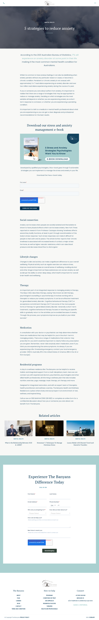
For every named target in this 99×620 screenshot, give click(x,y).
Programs (49, 595)
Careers (18, 601)
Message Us (80, 598)
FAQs (18, 598)
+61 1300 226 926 (53, 487)
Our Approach (49, 601)
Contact (18, 606)
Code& (91, 617)
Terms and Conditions (18, 609)
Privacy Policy (24, 617)
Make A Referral (80, 605)
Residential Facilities (49, 603)
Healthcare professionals (49, 609)
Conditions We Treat (49, 598)
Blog (18, 603)
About (18, 595)
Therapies (49, 606)
